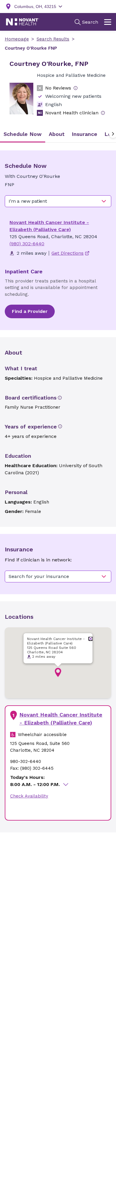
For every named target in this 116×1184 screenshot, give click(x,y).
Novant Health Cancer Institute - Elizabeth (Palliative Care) (60, 719)
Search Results (53, 39)
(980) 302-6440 (27, 243)
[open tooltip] (75, 88)
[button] (58, 672)
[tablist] (58, 134)
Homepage (17, 39)
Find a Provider (30, 311)
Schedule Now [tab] (23, 134)
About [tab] (57, 134)
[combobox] (58, 201)
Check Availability (29, 796)
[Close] (91, 639)
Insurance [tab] (84, 134)
